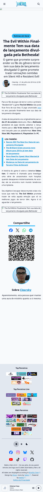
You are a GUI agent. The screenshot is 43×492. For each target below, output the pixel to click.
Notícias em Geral (21, 36)
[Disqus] (21, 333)
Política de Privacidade (21, 480)
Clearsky (15, 82)
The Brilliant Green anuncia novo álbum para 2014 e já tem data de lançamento (20, 151)
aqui (39, 107)
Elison (15, 475)
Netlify (21, 478)
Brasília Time (34, 472)
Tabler (26, 475)
